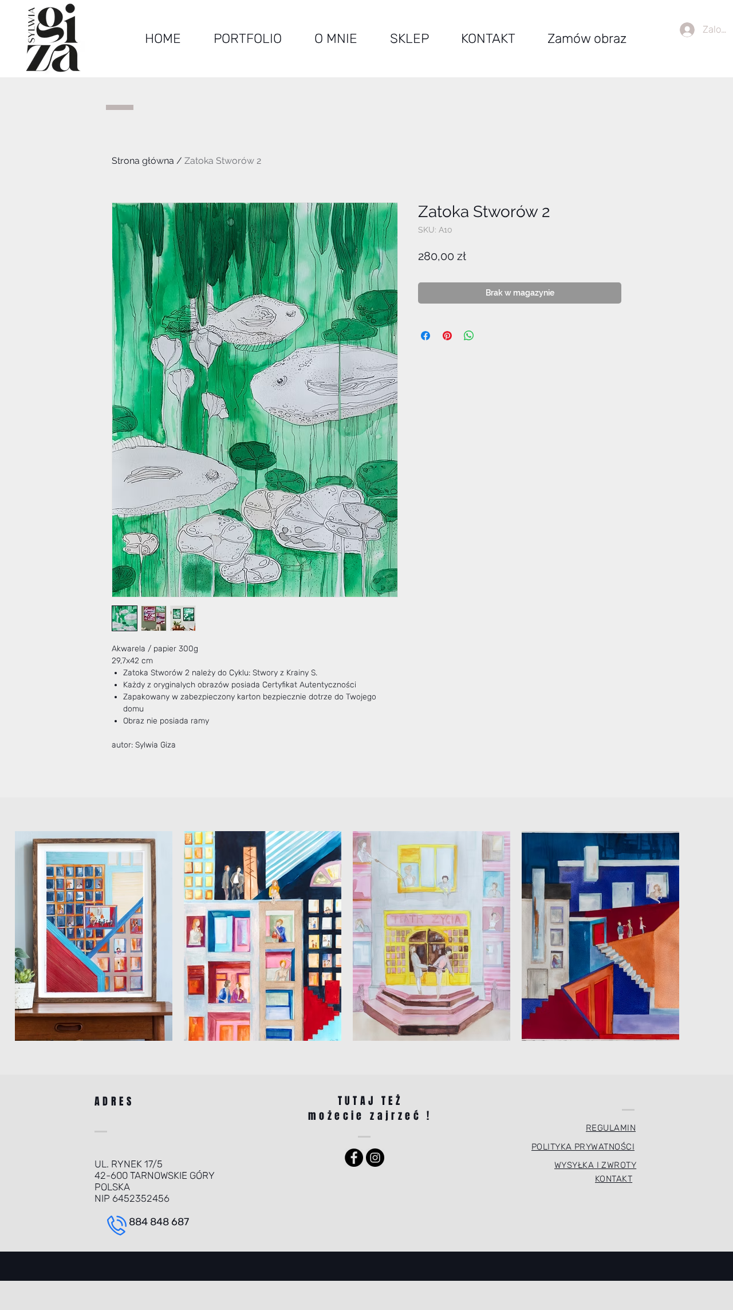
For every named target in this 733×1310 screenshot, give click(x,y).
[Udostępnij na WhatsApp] (469, 336)
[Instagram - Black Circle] (375, 1157)
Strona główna (143, 160)
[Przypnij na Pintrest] (447, 336)
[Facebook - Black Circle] (354, 1157)
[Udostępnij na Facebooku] (425, 336)
